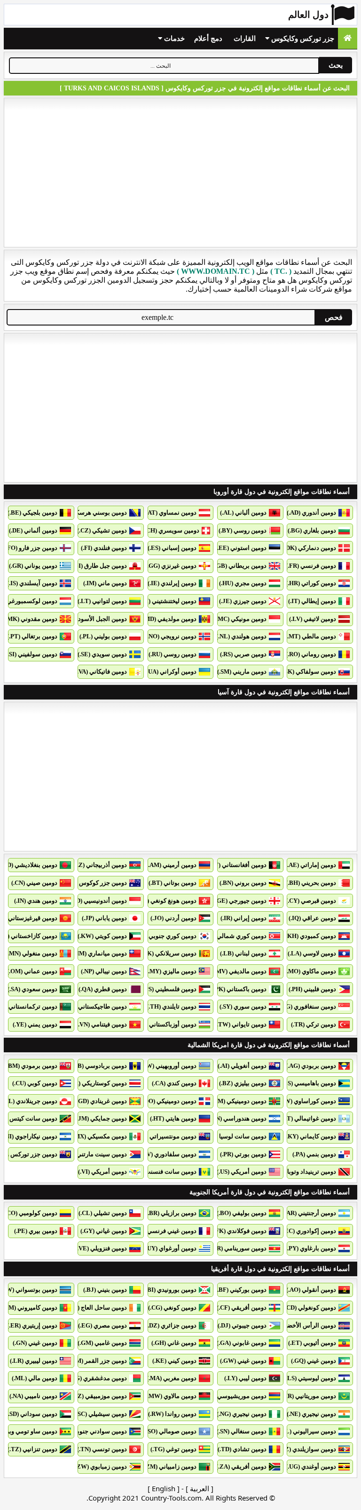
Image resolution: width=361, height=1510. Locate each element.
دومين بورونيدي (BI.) (170, 1289)
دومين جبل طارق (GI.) (99, 565)
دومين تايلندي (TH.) (171, 1006)
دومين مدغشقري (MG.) (96, 1378)
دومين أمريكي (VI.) (102, 1171)
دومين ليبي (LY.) (245, 1378)
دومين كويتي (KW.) (102, 935)
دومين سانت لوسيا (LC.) (235, 1136)
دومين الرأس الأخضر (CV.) (302, 1325)
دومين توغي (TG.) (173, 1449)
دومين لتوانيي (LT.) (102, 600)
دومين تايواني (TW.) (241, 1024)
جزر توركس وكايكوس (301, 38)
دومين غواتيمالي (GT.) (307, 1118)
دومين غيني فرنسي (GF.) (164, 1230)
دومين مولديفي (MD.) (168, 618)
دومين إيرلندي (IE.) (172, 583)
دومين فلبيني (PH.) (312, 989)
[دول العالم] (347, 38)
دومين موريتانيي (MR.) (307, 1395)
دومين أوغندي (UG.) (311, 1466)
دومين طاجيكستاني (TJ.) (95, 1006)
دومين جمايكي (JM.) (101, 1118)
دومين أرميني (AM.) (171, 864)
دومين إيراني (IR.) (243, 918)
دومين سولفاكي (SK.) (308, 671)
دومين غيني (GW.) (243, 1360)
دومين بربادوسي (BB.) (98, 1065)
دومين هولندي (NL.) (241, 636)
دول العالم (308, 14)
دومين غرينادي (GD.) (101, 1101)
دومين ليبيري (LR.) (33, 1360)
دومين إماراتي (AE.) (310, 864)
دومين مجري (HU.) (243, 583)
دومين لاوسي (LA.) (312, 953)
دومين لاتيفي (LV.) (312, 618)
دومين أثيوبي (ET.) (312, 1342)
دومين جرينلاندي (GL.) (28, 1101)
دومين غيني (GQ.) (313, 1360)
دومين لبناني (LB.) (243, 953)
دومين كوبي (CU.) (34, 1083)
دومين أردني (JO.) (173, 918)
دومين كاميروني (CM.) (29, 1307)
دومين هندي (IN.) (35, 900)
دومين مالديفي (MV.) (239, 971)
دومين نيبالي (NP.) (104, 971)
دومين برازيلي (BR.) (171, 1212)
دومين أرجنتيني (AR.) (309, 1212)
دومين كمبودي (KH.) (310, 935)
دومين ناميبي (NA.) (33, 1395)
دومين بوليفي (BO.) (242, 1212)
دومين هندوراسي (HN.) (237, 1118)
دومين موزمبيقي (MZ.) (98, 1395)
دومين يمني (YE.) (35, 1024)
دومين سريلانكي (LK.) (168, 953)
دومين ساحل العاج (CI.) (97, 1307)
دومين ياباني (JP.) (104, 918)
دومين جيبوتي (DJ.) (242, 1325)
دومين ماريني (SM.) (242, 671)
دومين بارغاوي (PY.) (310, 1248)
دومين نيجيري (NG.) (242, 1413)
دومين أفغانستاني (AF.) (237, 864)
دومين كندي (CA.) (174, 1083)
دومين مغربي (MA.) (171, 1378)
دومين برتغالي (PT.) (32, 636)
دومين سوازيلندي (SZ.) (307, 1449)
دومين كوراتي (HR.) (311, 583)
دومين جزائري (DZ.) (171, 1325)
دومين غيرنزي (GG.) (170, 565)
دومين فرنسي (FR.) (311, 565)
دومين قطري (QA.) (102, 989)
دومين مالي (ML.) (34, 1378)
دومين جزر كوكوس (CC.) (95, 882)
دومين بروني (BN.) (243, 882)
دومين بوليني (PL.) (103, 636)
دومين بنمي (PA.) (314, 1154)
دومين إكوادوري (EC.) (308, 1230)
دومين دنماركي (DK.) (309, 547)
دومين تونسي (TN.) (102, 1449)
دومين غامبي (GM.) (102, 1342)
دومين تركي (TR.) (313, 1024)
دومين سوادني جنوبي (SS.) (93, 1431)
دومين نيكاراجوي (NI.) (29, 1136)
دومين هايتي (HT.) (173, 1118)
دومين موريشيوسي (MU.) (234, 1395)
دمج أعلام (208, 38)
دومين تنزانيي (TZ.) (32, 1449)
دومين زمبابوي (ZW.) (100, 1466)
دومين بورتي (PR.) (243, 1154)
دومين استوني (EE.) (241, 547)
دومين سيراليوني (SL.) (307, 1431)
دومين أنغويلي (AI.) (242, 1065)
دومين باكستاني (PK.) (239, 989)
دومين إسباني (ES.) (172, 547)
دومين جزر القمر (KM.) (97, 1360)
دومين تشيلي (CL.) (102, 1212)
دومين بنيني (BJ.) (105, 1289)
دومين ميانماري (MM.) (98, 953)
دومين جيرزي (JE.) (243, 600)
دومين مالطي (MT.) (310, 636)
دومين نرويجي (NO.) (170, 636)
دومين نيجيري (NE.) (311, 1413)
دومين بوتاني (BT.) (172, 882)
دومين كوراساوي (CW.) (306, 1101)
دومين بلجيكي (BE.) (32, 512)
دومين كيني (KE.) (174, 1360)
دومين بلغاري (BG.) (312, 530)
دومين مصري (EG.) (102, 1325)
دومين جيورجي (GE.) (240, 900)
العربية (199, 1488)
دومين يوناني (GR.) (33, 565)
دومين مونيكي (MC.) (240, 618)
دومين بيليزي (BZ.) (243, 1083)
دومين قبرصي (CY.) (311, 900)
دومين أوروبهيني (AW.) (167, 1065)
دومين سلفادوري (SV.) (168, 1154)
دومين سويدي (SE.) (102, 654)
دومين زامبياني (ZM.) (169, 1466)
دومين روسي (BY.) (243, 530)
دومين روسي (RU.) (172, 654)
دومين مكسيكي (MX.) (99, 1136)
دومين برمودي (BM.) (31, 1065)
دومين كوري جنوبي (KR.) (164, 935)
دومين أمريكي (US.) (242, 1171)
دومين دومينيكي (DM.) (238, 1101)
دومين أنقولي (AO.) (311, 1289)
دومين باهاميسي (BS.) (308, 1083)
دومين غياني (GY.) (103, 1230)
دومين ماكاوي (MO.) (310, 971)
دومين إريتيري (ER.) (32, 1325)
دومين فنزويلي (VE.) (101, 1248)
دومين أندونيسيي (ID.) (99, 900)
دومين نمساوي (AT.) (170, 512)
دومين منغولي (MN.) (31, 953)
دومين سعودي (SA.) (32, 989)
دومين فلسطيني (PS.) (168, 989)
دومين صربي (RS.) (243, 654)
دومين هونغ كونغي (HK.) (165, 900)
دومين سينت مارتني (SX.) (95, 1154)
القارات (245, 38)
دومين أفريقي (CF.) (242, 1307)
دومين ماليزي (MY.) (171, 971)
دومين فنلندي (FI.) (104, 547)
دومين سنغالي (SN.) (242, 1431)
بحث (336, 65)
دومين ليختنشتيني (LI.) (167, 600)
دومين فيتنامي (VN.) (101, 1024)
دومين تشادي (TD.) (242, 1449)
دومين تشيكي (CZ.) (102, 530)
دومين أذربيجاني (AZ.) (99, 864)
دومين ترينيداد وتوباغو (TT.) (301, 1171)
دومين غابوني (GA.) (242, 1342)
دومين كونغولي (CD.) (309, 1307)
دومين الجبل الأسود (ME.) (94, 618)
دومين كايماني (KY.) (310, 1136)
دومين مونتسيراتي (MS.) (165, 1136)
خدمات (173, 38)
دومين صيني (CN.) (34, 882)
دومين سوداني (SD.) (31, 1413)
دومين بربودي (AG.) (311, 1065)
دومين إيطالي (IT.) (312, 600)
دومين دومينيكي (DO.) (168, 1101)
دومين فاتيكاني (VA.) (101, 671)
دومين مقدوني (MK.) (30, 618)
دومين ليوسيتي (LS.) (310, 1378)
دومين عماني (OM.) (32, 971)
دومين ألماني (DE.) (33, 530)
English (163, 1488)
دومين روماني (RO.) (311, 654)
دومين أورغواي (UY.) (170, 1248)
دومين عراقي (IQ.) (312, 918)
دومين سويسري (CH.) (171, 530)
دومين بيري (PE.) (35, 1230)
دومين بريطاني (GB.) (240, 565)
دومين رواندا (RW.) (172, 1413)
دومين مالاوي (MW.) (170, 1395)
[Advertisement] (180, 172)
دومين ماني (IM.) (105, 583)
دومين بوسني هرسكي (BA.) (91, 512)
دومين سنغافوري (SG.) (307, 1006)
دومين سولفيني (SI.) (31, 654)
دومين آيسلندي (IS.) (32, 583)
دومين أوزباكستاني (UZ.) (165, 1024)
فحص (334, 317)
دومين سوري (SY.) (243, 1006)
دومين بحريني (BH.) (311, 882)
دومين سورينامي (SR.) (238, 1248)
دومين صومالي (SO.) (170, 1431)
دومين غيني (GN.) (35, 1342)
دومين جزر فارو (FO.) (30, 547)
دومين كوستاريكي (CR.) (97, 1083)
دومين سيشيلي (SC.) (100, 1413)
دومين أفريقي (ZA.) (241, 1466)
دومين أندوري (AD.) (311, 512)
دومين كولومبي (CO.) (30, 1212)
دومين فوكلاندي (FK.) (239, 1230)
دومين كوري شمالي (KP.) (234, 935)
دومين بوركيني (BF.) (241, 1289)
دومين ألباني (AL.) (243, 512)
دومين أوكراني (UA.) (170, 671)
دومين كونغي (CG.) (172, 1307)
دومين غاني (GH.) (173, 1342)
